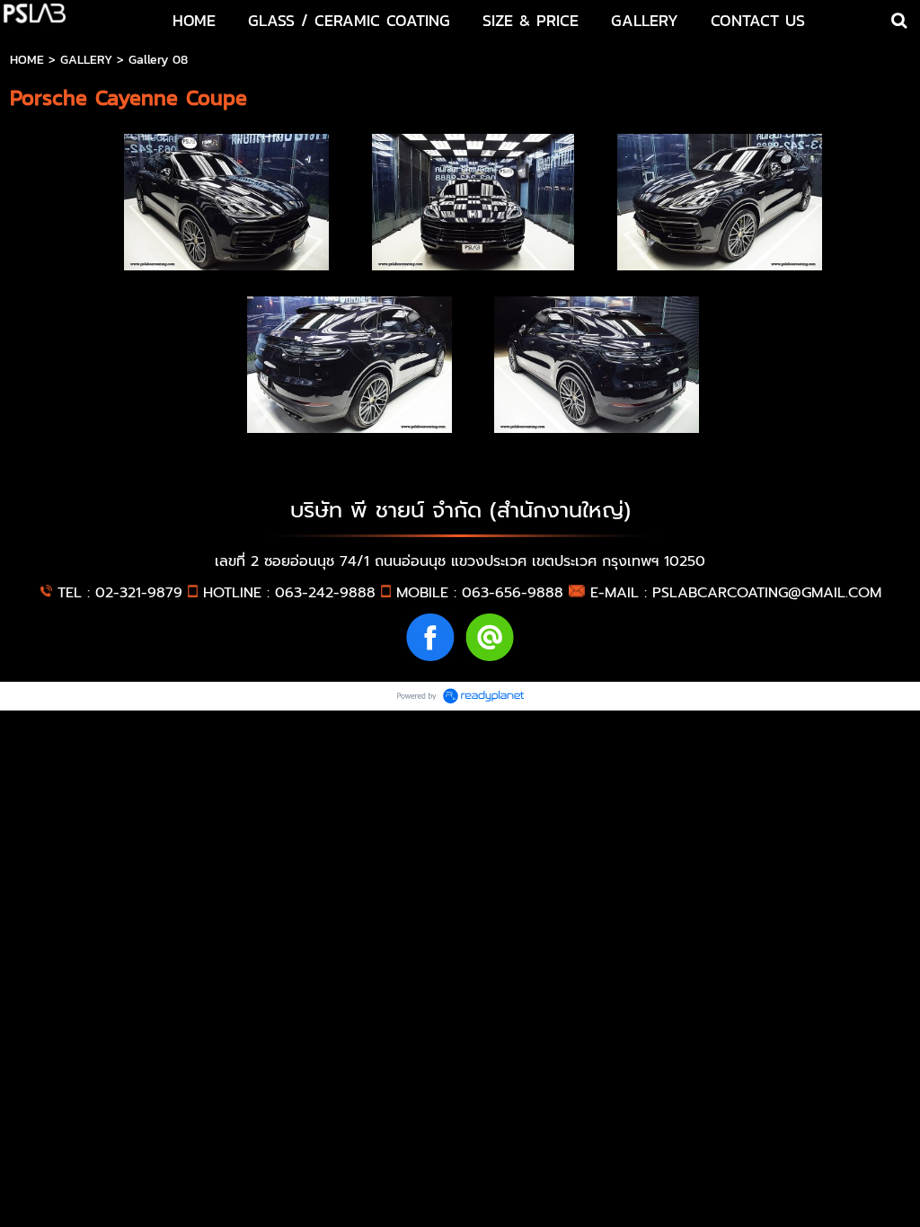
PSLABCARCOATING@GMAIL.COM (766, 593)
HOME (27, 59)
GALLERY (86, 59)
